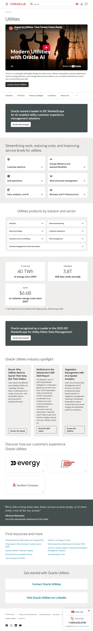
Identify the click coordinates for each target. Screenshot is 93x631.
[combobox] (51, 4)
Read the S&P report (44, 429)
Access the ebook (17, 431)
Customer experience (57, 231)
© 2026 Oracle (9, 614)
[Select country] (77, 4)
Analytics (12, 223)
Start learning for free (56, 554)
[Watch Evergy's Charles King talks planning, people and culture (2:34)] (25, 464)
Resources (65, 95)
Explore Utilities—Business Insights (19, 550)
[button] (6, 4)
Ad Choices (56, 614)
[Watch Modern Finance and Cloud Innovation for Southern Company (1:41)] (25, 485)
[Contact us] (86, 4)
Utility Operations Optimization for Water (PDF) (66, 544)
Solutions (9, 95)
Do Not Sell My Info (31, 614)
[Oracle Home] (18, 4)
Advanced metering (56, 223)
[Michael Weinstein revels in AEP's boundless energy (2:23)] (67, 464)
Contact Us (21, 618)
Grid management (56, 239)
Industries (8, 12)
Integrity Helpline (10, 618)
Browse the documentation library (18, 554)
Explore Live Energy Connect (59, 540)
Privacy (21, 614)
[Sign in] (81, 4)
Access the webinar (71, 429)
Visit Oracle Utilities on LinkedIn (46, 597)
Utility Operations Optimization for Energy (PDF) (24, 540)
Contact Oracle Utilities (17, 84)
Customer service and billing (19, 239)
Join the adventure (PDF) (15, 558)
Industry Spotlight (36, 95)
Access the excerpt (21, 124)
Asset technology (15, 231)
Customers (52, 95)
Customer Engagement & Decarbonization (24, 246)
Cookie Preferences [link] (45, 614)
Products (20, 95)
